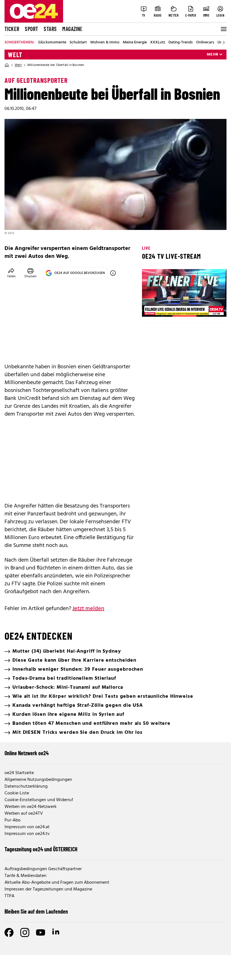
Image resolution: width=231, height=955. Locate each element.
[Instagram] (24, 932)
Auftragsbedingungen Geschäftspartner (43, 869)
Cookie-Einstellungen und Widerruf (39, 800)
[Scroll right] (223, 42)
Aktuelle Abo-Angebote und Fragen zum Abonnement (57, 882)
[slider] (170, 307)
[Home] (7, 65)
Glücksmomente (52, 42)
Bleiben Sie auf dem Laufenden (36, 911)
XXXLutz (157, 42)
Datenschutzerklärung (26, 786)
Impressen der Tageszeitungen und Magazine (48, 889)
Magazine (72, 28)
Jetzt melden (88, 609)
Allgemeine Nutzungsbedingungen (38, 779)
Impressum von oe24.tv (27, 833)
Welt (15, 55)
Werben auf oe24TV (24, 813)
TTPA (9, 896)
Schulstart (78, 42)
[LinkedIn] (56, 932)
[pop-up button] (208, 307)
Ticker (12, 28)
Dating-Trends (180, 42)
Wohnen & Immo (104, 42)
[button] (151, 307)
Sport (31, 28)
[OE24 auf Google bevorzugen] (113, 273)
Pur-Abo (13, 820)
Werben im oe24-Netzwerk (31, 806)
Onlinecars (205, 42)
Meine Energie (135, 42)
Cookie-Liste (17, 793)
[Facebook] (9, 932)
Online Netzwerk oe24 (27, 753)
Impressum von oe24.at (27, 827)
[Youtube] (40, 932)
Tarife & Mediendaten (25, 875)
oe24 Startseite (19, 773)
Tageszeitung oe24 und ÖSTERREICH (41, 849)
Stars (50, 28)
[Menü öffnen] (223, 29)
